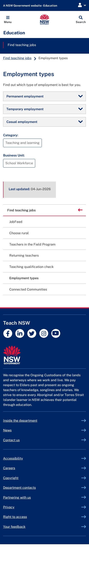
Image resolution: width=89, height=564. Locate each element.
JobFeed (15, 222)
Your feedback (14, 527)
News (7, 430)
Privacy (8, 507)
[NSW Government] (44, 355)
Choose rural (19, 233)
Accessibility (13, 458)
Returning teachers (24, 255)
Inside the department (20, 421)
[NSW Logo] (44, 19)
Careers (9, 468)
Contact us (11, 440)
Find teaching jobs (22, 45)
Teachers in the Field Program (32, 244)
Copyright (10, 478)
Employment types (23, 278)
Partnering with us (17, 497)
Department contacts (19, 488)
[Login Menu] (82, 5)
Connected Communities (28, 289)
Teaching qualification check (31, 267)
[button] (7, 19)
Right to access (15, 517)
